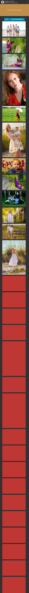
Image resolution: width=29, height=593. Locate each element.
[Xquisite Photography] (9, 2)
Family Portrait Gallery (17, 19)
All (6, 19)
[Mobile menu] (27, 2)
